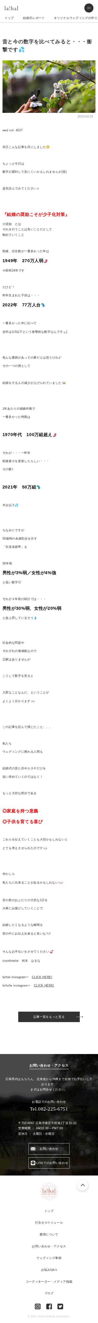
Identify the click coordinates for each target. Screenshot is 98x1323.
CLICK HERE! (42, 977)
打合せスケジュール (49, 1222)
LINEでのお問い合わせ (52, 1163)
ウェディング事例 (48, 1257)
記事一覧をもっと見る (49, 1016)
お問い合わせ (49, 1148)
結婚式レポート (34, 17)
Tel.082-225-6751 (49, 1109)
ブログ (49, 1293)
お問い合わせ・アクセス (49, 1246)
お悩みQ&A (49, 1269)
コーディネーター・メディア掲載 (49, 1281)
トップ (9, 17)
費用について (49, 1234)
